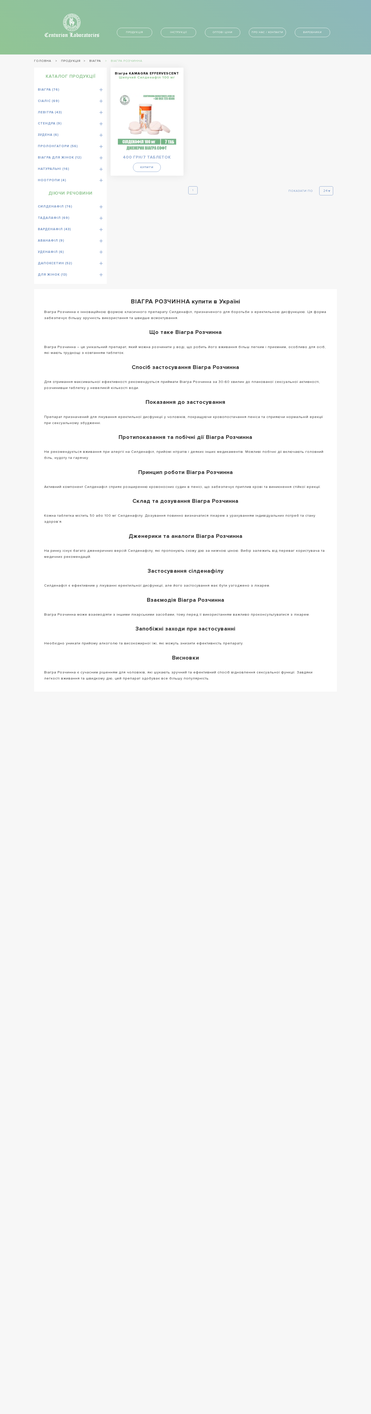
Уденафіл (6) (51, 252)
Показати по (300, 191)
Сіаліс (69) (48, 101)
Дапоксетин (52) (55, 263)
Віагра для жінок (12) (60, 157)
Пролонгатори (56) (58, 146)
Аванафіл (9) (51, 241)
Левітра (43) (50, 112)
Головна (42, 61)
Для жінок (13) (52, 275)
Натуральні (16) (53, 169)
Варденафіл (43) (54, 229)
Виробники (312, 32)
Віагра (95, 61)
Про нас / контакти (267, 32)
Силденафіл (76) (55, 206)
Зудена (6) (48, 135)
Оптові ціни (222, 32)
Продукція (134, 32)
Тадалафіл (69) (53, 218)
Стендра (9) (50, 123)
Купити (146, 167)
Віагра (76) (48, 90)
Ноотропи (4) (52, 180)
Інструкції (178, 32)
